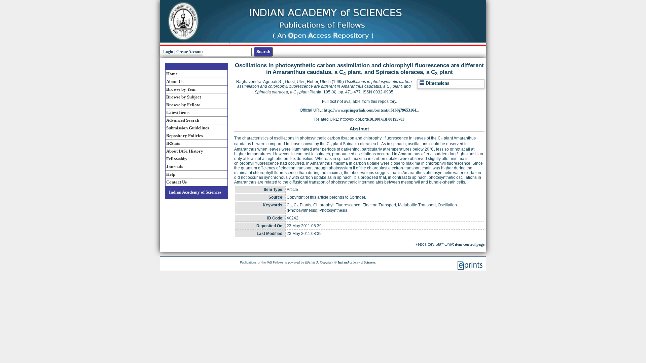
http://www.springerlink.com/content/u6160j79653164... (371, 110)
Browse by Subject (183, 96)
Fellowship (176, 158)
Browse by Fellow (183, 104)
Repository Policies (184, 135)
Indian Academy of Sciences (195, 192)
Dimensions (436, 83)
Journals (174, 166)
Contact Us (176, 182)
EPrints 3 (311, 262)
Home (172, 73)
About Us (174, 81)
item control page (470, 244)
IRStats (173, 143)
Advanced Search (182, 120)
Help (170, 174)
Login (168, 51)
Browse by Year (181, 89)
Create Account (189, 51)
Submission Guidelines (187, 127)
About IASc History (184, 151)
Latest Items (177, 112)
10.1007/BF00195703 (386, 119)
